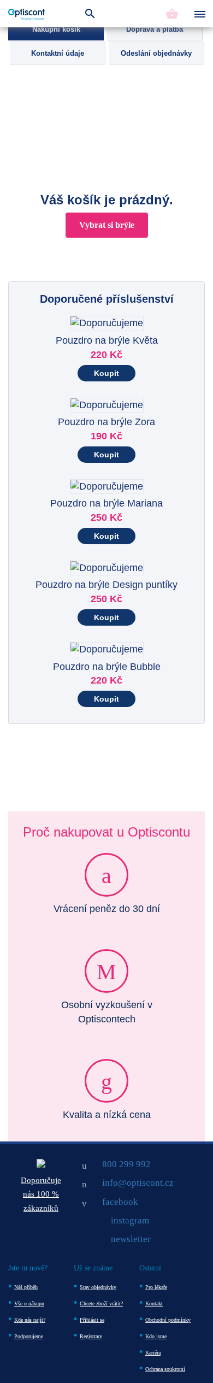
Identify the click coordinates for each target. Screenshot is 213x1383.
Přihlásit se (92, 1320)
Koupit (106, 373)
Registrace (91, 1336)
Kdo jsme (156, 1336)
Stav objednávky (98, 1287)
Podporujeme (28, 1336)
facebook (120, 1202)
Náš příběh (26, 1287)
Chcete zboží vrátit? (101, 1303)
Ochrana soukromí (165, 1369)
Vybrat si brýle (106, 224)
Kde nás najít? (29, 1320)
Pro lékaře (156, 1287)
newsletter (131, 1239)
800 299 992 (126, 1164)
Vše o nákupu (29, 1303)
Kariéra (153, 1353)
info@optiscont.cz (138, 1183)
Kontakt (154, 1303)
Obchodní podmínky (168, 1320)
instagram (130, 1220)
